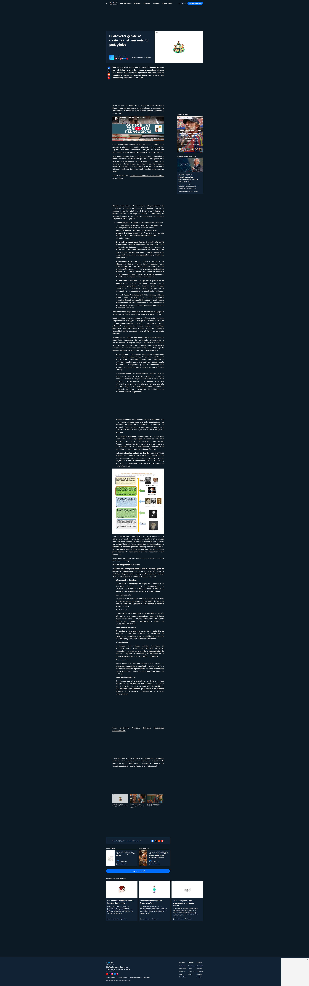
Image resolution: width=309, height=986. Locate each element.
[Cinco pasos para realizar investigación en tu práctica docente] (187, 889)
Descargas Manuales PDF (185, 118)
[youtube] (116, 58)
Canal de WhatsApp (135, 977)
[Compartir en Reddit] (108, 74)
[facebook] (125, 58)
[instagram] (120, 58)
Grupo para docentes (195, 3)
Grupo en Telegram (110, 977)
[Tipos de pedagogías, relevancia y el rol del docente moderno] (138, 798)
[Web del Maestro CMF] (111, 57)
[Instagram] (112, 974)
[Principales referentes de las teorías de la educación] (155, 798)
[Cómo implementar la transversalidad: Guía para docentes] (190, 134)
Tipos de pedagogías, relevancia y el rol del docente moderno (137, 806)
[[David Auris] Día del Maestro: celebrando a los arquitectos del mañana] (110, 858)
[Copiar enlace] (108, 77)
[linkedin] (123, 58)
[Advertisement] (154, 17)
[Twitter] (109, 974)
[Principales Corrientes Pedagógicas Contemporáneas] (120, 798)
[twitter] (118, 58)
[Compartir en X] (108, 71)
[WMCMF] (117, 974)
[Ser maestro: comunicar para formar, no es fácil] (154, 889)
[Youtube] (107, 974)
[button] (107, 3)
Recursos (196, 118)
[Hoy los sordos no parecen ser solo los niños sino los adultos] (121, 889)
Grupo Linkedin (146, 977)
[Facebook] (115, 974)
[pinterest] (127, 58)
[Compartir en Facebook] (108, 68)
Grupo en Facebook (122, 977)
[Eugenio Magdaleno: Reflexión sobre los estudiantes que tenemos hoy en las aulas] (190, 165)
